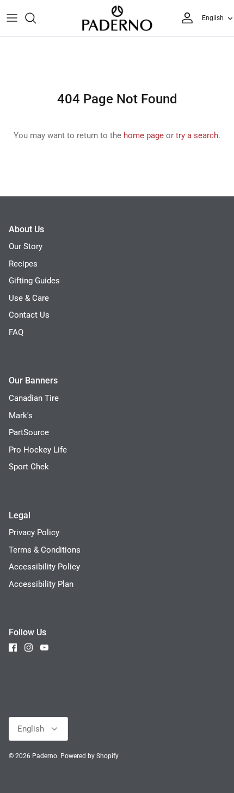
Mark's (21, 415)
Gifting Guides (34, 281)
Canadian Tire (34, 398)
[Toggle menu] (12, 18)
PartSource (29, 432)
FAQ (16, 332)
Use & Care (29, 298)
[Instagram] (28, 647)
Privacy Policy (34, 532)
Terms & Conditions (45, 550)
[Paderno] (117, 18)
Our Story (25, 246)
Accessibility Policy (44, 567)
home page (144, 135)
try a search (197, 135)
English (213, 18)
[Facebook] (13, 647)
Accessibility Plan (41, 584)
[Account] (184, 18)
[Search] (36, 18)
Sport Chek (29, 467)
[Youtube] (44, 647)
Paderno (44, 756)
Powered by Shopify (89, 756)
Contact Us (29, 315)
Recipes (23, 264)
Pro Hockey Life (38, 450)
